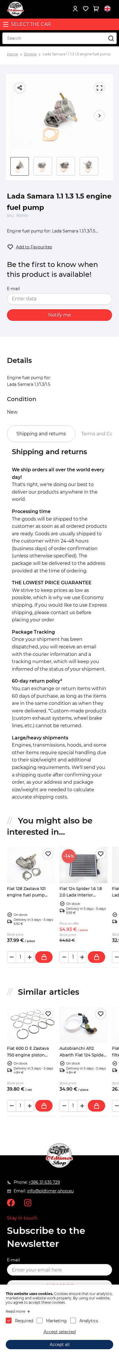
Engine (30, 54)
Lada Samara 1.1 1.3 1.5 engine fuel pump (77, 54)
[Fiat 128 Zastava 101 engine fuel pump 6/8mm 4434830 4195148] (31, 865)
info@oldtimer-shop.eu (50, 1191)
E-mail (13, 288)
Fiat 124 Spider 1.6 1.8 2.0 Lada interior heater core (81, 895)
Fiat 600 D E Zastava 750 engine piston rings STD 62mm (28, 1055)
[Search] (111, 38)
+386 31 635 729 (44, 1182)
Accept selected (60, 1331)
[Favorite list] (85, 8)
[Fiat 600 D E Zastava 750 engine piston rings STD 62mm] (31, 1025)
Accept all (60, 1344)
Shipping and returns (41, 433)
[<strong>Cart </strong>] (96, 8)
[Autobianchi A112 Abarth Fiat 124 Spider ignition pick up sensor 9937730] (83, 1025)
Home (12, 54)
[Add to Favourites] (48, 854)
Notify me (59, 315)
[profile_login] (75, 8)
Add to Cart (44, 957)
